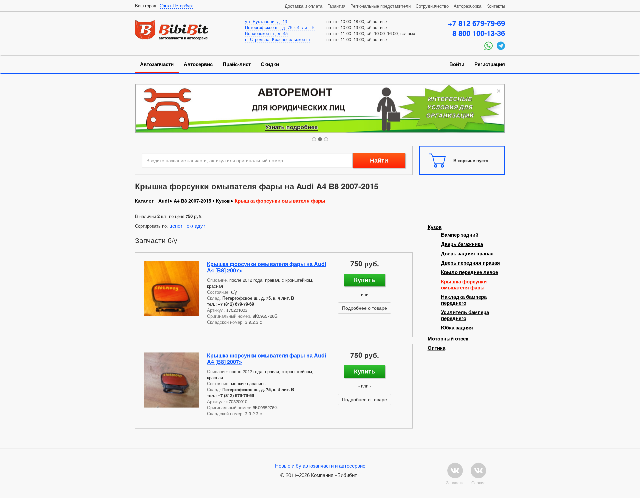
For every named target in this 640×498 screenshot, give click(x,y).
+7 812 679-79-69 (476, 23)
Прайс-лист (237, 64)
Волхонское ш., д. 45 (266, 33)
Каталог (144, 201)
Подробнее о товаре (364, 308)
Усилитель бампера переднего (465, 315)
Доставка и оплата (303, 6)
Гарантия (336, 6)
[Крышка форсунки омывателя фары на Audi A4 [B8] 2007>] (171, 288)
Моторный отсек (448, 339)
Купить (364, 279)
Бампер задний (459, 235)
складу (195, 226)
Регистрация (489, 64)
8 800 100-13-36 (478, 33)
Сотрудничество (432, 6)
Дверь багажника (462, 244)
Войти (456, 64)
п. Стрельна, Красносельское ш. (278, 39)
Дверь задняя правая (467, 254)
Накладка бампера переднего (464, 300)
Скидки (270, 64)
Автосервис (198, 64)
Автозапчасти (157, 64)
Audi (163, 201)
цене (174, 226)
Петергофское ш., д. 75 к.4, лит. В (280, 27)
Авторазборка (467, 6)
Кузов (223, 201)
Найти (379, 160)
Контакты (495, 6)
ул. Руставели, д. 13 (266, 21)
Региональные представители (380, 6)
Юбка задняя (457, 328)
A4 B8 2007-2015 (192, 201)
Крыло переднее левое (469, 272)
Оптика (436, 348)
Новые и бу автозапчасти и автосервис (320, 466)
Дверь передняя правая (470, 263)
